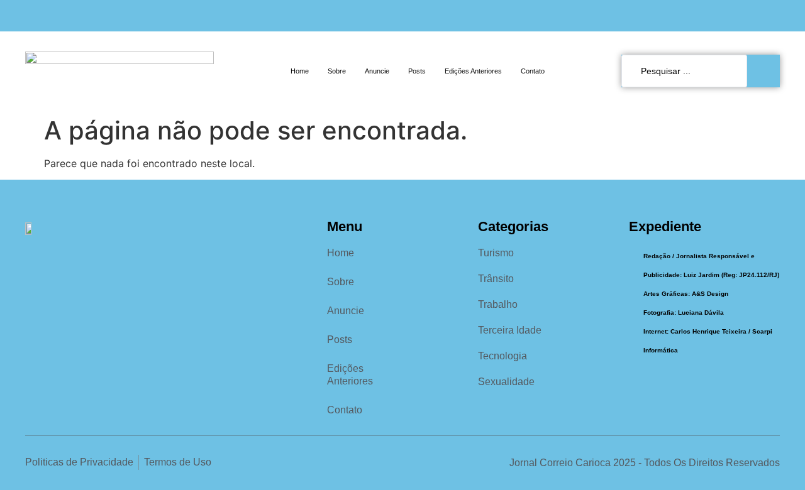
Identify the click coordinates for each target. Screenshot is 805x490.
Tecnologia (502, 356)
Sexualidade (506, 381)
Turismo (496, 253)
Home (300, 71)
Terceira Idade (509, 330)
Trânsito (496, 278)
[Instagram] (752, 15)
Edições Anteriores (473, 71)
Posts (417, 71)
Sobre (337, 71)
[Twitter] (774, 15)
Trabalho (498, 304)
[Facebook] (731, 15)
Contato (533, 71)
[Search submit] (766, 71)
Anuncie (377, 71)
